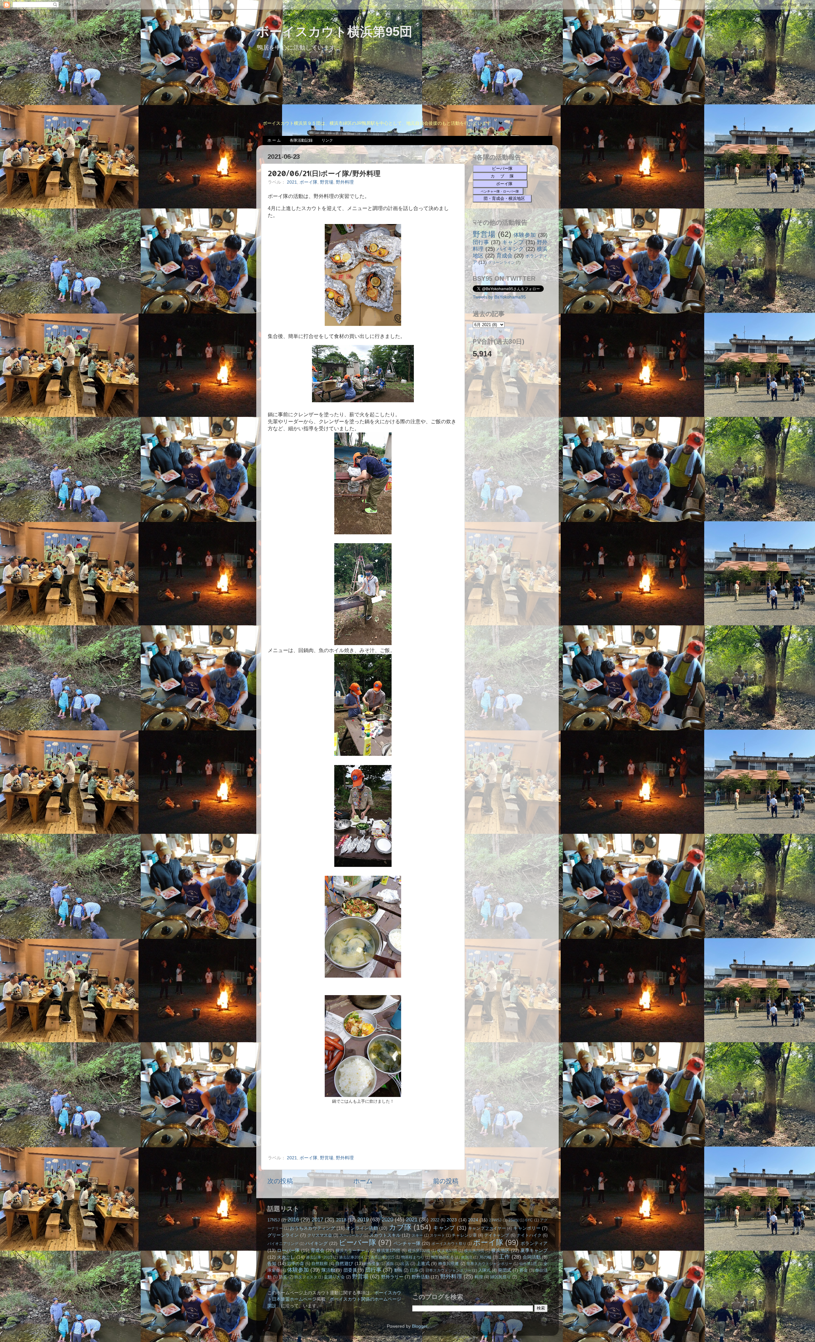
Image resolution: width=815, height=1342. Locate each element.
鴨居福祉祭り (442, 1257)
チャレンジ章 (464, 1235)
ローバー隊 (288, 1250)
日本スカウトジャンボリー (448, 1270)
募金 (524, 1270)
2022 (434, 1220)
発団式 (504, 1270)
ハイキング (510, 249)
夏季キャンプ (534, 1250)
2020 (387, 1219)
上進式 (423, 1263)
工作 (504, 1257)
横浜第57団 (447, 1251)
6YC (529, 1220)
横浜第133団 (419, 1251)
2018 (341, 1219)
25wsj (513, 1220)
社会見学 (371, 1264)
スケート (437, 1235)
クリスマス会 (319, 1235)
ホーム (362, 1180)
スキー (417, 1235)
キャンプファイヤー (487, 1228)
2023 (452, 1219)
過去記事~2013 (319, 1257)
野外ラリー (392, 1276)
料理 (479, 1277)
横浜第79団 (474, 1251)
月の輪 (485, 1257)
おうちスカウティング (312, 1228)
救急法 (466, 1257)
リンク (327, 140)
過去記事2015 (382, 1257)
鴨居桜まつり (412, 1257)
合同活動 (532, 1257)
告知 (271, 1263)
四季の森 (295, 1263)
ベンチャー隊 (407, 1243)
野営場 (326, 182)
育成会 (504, 255)
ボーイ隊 (308, 182)
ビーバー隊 (357, 1242)
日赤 (414, 1270)
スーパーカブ (350, 1235)
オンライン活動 (362, 1228)
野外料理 (345, 182)
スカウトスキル (385, 1235)
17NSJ (273, 1220)
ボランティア (534, 1243)
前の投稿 (445, 1180)
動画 (398, 1270)
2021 (292, 182)
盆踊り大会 (334, 1277)
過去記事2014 (351, 1257)
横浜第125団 (388, 1250)
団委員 (350, 1270)
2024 (473, 1219)
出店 (404, 1263)
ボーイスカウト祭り (448, 1244)
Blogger (419, 1326)
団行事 (481, 242)
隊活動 (328, 1270)
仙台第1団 (528, 1264)
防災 (283, 1277)
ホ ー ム (274, 140)
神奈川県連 (448, 1263)
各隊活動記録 (301, 140)
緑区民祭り (500, 1277)
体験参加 (525, 235)
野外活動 (420, 1276)
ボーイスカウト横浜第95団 (334, 32)
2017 (317, 1219)
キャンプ (513, 242)
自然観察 (319, 1263)
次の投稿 (280, 1180)
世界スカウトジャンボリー (489, 1264)
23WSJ (495, 1220)
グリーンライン (501, 262)
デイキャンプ (496, 1235)
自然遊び (344, 1263)
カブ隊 (400, 1227)
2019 (363, 1219)
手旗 (390, 1264)
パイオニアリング (282, 1244)
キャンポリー (526, 1228)
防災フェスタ (305, 1277)
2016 (293, 1219)
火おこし (286, 1257)
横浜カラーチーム (352, 1250)
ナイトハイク (529, 1235)
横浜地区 (500, 1250)
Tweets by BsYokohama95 (499, 296)
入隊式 (484, 1270)
